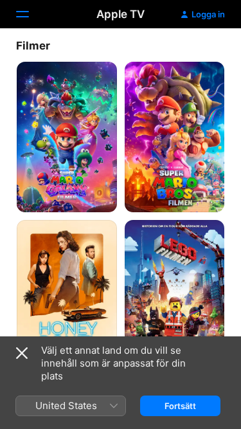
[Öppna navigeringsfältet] (30, 14)
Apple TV (120, 14)
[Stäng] (22, 353)
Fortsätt (180, 406)
